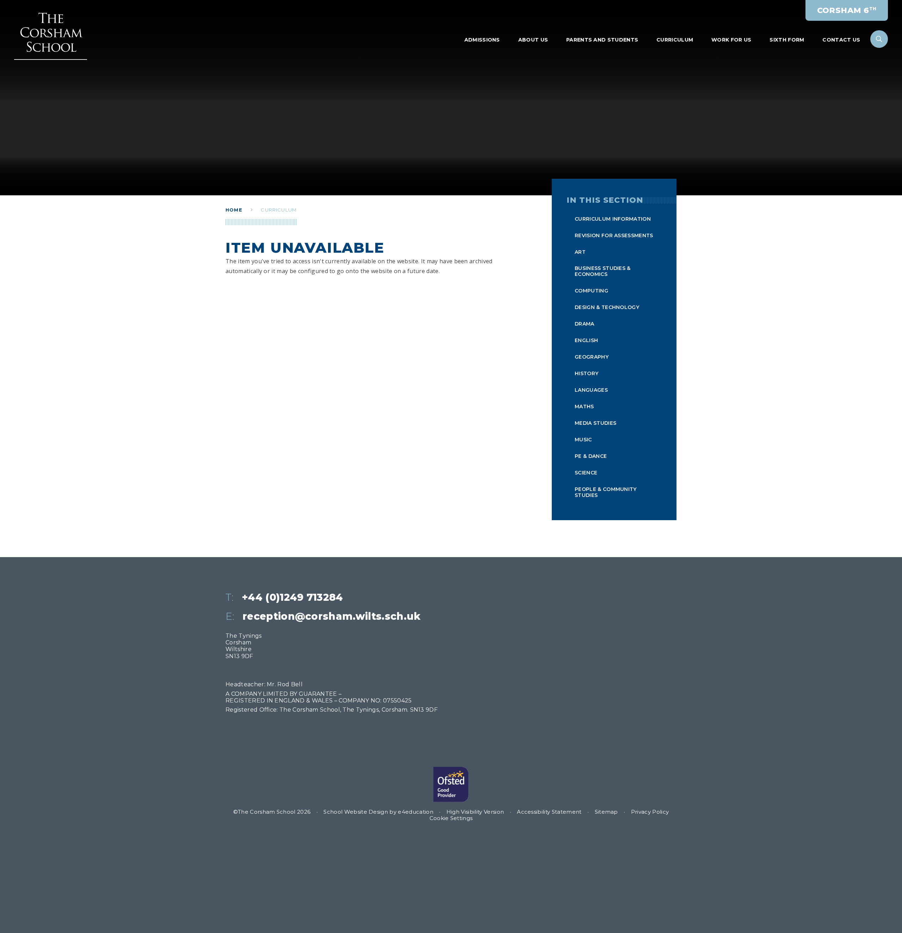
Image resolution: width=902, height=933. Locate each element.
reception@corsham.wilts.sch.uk (331, 616)
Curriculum (279, 210)
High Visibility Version (475, 811)
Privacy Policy (650, 811)
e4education (415, 811)
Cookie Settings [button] (451, 818)
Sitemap (606, 811)
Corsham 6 (847, 10)
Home (234, 210)
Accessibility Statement (549, 811)
